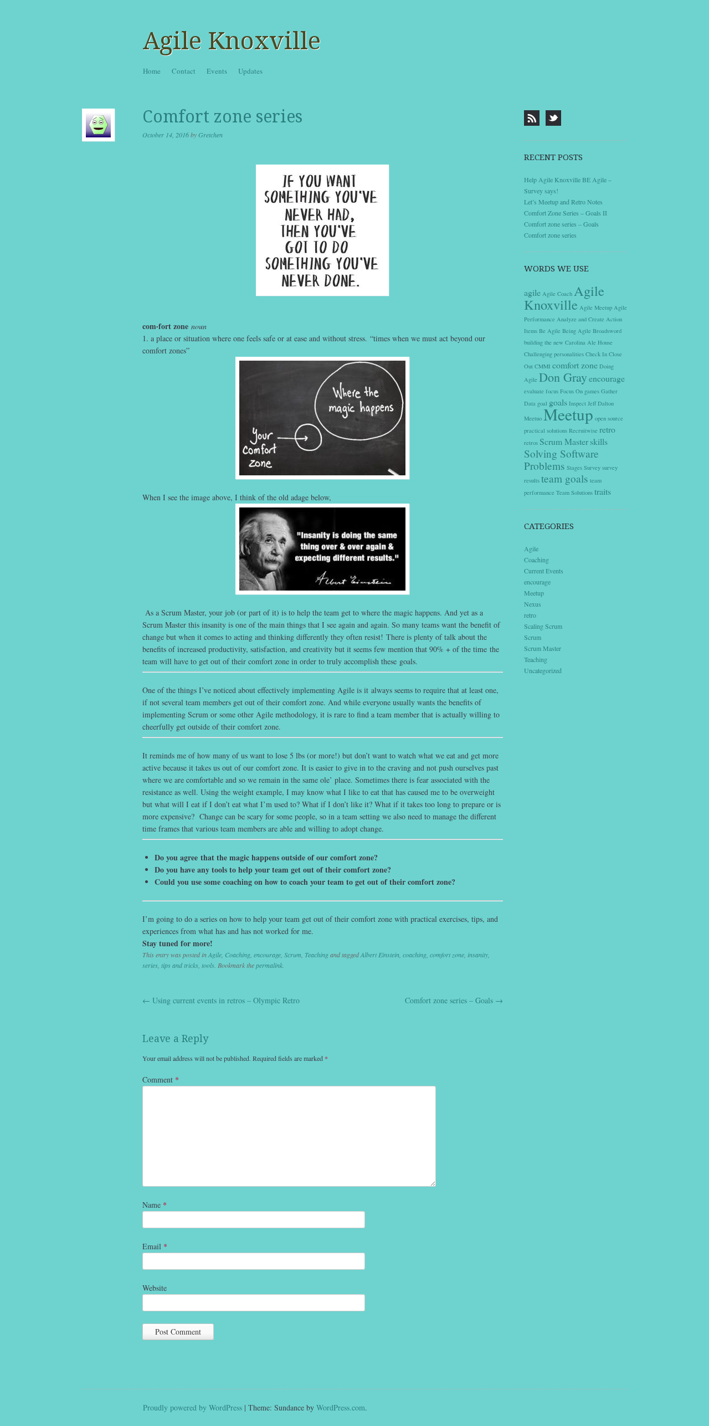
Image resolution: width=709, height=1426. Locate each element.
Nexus (532, 603)
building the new (543, 342)
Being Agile (576, 331)
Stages (574, 467)
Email (154, 1246)
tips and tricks (179, 965)
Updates (250, 71)
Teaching (316, 954)
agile (532, 292)
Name (154, 1204)
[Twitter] (553, 118)
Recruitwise (583, 430)
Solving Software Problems (561, 460)
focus (552, 391)
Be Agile (550, 331)
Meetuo (533, 418)
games (591, 391)
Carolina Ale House (589, 342)
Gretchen (210, 134)
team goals (564, 478)
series (150, 965)
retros (531, 443)
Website (154, 1288)
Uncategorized (543, 670)
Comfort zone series (550, 234)
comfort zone (447, 954)
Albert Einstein (380, 954)
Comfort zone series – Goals (454, 1000)
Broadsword (607, 331)
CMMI (543, 366)
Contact (184, 71)
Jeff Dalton (601, 403)
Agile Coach (557, 293)
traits (602, 491)
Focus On (571, 391)
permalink (269, 965)
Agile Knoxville (232, 41)
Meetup (568, 414)
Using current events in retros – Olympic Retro (221, 1000)
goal (542, 403)
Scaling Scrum (543, 626)
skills (599, 441)
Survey (592, 467)
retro (607, 429)
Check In (596, 354)
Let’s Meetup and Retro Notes (563, 201)
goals (558, 402)
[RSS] (532, 118)
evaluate (534, 391)
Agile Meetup (595, 307)
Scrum (292, 954)
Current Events (543, 570)
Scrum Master (564, 441)
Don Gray (563, 377)
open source (609, 418)
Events (217, 71)
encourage (267, 954)
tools (208, 965)
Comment (160, 1079)
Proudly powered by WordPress (192, 1407)
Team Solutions (574, 492)
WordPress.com (340, 1407)
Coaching (237, 954)
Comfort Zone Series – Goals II (565, 212)
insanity (477, 954)
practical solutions (545, 430)
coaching (415, 954)
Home (152, 71)
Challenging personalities (554, 354)
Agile (215, 954)
